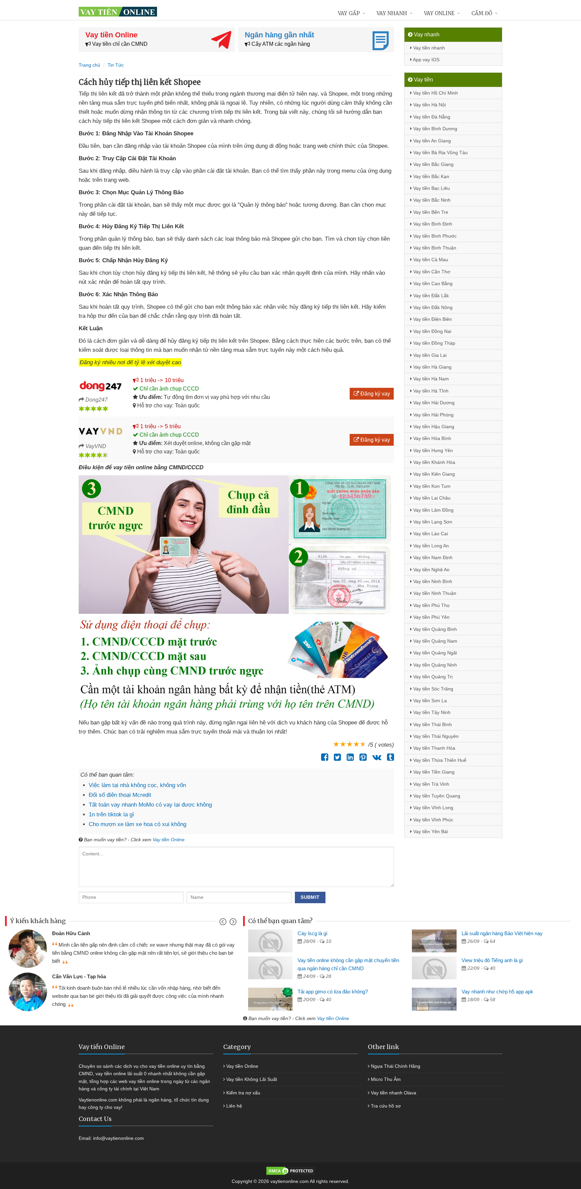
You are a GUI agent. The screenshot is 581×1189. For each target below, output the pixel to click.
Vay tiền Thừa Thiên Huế (439, 760)
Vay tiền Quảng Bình (434, 629)
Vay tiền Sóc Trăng (432, 688)
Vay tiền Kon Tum (431, 486)
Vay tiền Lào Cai (430, 533)
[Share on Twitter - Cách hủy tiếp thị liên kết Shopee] (336, 757)
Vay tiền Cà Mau (430, 259)
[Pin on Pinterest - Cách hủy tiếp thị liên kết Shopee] (361, 757)
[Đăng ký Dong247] (101, 385)
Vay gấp (349, 13)
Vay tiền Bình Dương (434, 128)
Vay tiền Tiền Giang (433, 772)
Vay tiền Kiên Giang (433, 474)
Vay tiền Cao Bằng (432, 283)
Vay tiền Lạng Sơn (432, 521)
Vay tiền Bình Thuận (434, 247)
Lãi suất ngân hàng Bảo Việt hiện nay (502, 933)
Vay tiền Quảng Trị (432, 676)
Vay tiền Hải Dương (433, 402)
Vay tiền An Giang (431, 140)
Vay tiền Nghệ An (431, 569)
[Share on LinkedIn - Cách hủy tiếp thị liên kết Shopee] (348, 757)
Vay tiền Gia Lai (429, 355)
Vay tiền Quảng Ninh (434, 665)
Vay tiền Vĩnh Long (432, 807)
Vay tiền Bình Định (432, 224)
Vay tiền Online (169, 839)
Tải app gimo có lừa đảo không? (333, 991)
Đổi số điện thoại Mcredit (120, 795)
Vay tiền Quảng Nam (434, 641)
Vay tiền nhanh (428, 47)
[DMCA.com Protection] (290, 1170)
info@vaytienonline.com (118, 1138)
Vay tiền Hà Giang (432, 367)
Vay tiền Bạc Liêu (431, 188)
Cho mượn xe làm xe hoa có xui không (137, 824)
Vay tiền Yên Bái (430, 831)
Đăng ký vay (374, 394)
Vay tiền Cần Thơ (431, 271)
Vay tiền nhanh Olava (393, 1092)
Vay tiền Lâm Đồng (433, 510)
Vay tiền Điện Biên (432, 319)
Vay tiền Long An (430, 545)
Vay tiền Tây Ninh (431, 712)
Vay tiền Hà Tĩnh (430, 391)
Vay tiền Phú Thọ (431, 605)
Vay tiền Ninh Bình (432, 581)
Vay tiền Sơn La (429, 700)
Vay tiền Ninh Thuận (434, 593)
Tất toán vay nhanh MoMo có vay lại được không (150, 805)
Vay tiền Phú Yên (431, 617)
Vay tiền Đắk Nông (432, 307)
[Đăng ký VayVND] (101, 431)
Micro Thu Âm (386, 1079)
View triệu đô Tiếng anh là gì (492, 960)
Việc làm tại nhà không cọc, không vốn (137, 785)
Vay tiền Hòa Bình (431, 438)
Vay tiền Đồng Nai (431, 331)
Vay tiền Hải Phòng (433, 414)
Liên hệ (234, 1106)
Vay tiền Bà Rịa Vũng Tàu (440, 152)
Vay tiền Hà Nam (430, 378)
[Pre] (224, 923)
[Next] (232, 923)
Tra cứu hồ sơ (386, 1106)
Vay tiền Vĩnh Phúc (432, 819)
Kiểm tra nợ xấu (243, 1092)
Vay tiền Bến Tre (430, 212)
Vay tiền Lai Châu (431, 498)
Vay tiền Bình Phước (434, 236)
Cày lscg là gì (312, 933)
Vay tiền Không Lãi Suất (251, 1079)
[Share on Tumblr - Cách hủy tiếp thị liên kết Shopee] (389, 757)
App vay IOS (425, 59)
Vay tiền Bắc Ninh (431, 200)
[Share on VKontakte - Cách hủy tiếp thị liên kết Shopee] (375, 757)
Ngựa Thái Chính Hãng (395, 1066)
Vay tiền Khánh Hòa (433, 462)
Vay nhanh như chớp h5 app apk (497, 991)
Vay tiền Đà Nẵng (431, 117)
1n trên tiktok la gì (111, 814)
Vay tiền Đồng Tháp (433, 343)
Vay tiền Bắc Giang (433, 164)
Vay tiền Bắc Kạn (430, 176)
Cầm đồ (481, 13)
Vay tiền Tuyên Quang (436, 796)
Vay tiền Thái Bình (432, 724)
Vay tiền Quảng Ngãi (434, 652)
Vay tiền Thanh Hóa (433, 748)
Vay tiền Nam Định (432, 557)
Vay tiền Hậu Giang (433, 426)
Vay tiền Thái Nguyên (435, 736)
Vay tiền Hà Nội (429, 104)
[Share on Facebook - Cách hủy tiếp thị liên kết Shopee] (323, 757)
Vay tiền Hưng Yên (432, 450)
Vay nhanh (392, 13)
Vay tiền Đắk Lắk (430, 295)
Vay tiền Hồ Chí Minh (435, 93)
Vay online (439, 13)
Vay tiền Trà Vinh (430, 784)
